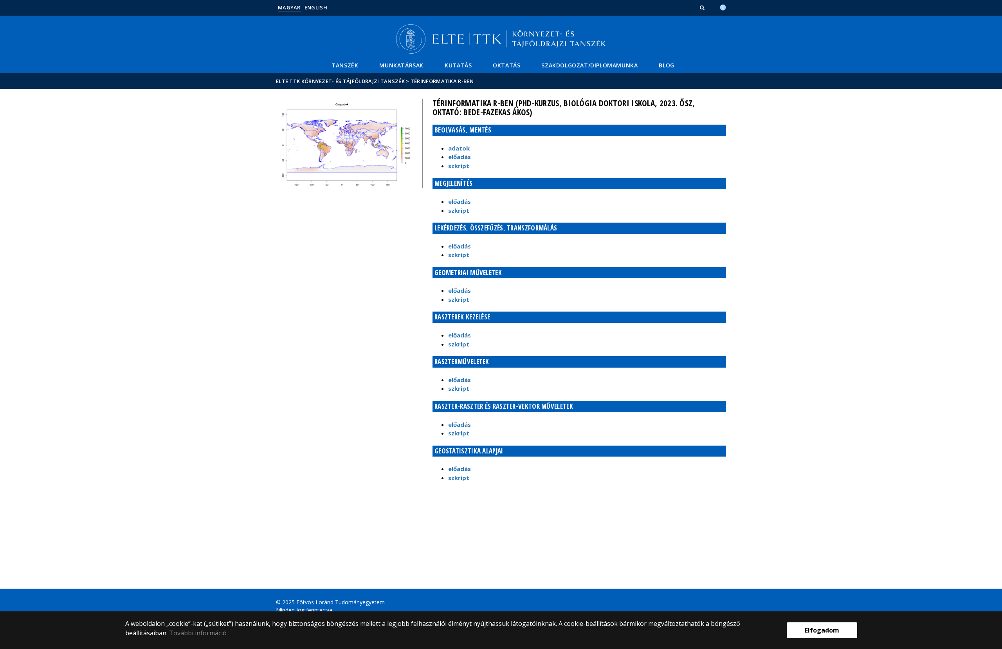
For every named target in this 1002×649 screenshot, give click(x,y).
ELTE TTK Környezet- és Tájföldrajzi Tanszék (340, 81)
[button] (703, 7)
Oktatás (506, 65)
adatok (459, 148)
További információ (198, 633)
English (316, 7)
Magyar (289, 7)
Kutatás (458, 65)
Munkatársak (401, 65)
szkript (458, 166)
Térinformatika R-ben (442, 81)
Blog (666, 65)
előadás (459, 157)
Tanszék (345, 65)
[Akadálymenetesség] (723, 6)
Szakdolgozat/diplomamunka (589, 65)
